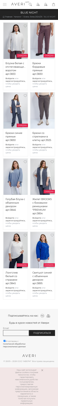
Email (6, 328)
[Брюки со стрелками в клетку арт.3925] (42, 110)
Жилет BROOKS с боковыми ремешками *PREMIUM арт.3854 (42, 206)
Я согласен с (14, 344)
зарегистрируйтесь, (15, 81)
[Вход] (38, 4)
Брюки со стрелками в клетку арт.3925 (41, 137)
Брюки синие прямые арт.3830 (14, 137)
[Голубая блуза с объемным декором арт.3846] (15, 176)
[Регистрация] (46, 4)
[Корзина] (53, 4)
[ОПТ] (18, 4)
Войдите (10, 78)
